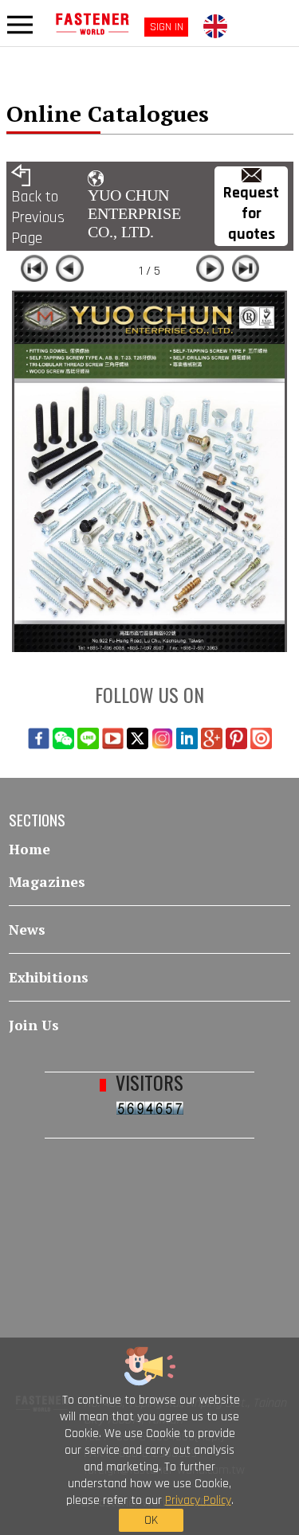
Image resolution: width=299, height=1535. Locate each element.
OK (151, 1520)
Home (29, 849)
